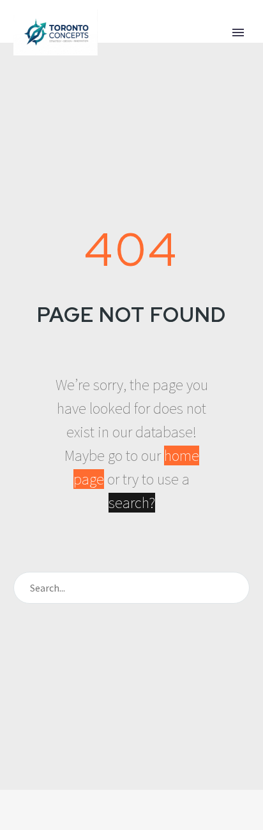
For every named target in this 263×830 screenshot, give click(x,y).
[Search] (234, 588)
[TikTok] (165, 825)
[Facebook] (98, 825)
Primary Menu (238, 32)
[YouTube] (148, 825)
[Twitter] (115, 825)
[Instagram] (131, 825)
